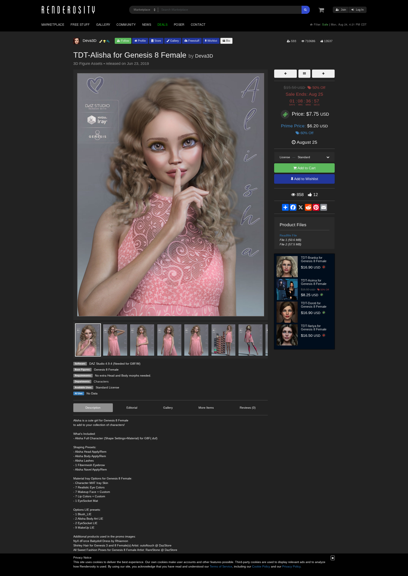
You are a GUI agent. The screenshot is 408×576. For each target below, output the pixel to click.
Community (126, 24)
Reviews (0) (248, 407)
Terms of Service (221, 566)
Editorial (131, 407)
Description (93, 407)
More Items (206, 407)
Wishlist (212, 40)
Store (157, 40)
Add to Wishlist (305, 179)
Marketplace (52, 24)
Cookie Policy (261, 566)
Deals (162, 24)
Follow (124, 40)
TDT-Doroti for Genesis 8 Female (313, 305)
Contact (198, 24)
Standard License (107, 387)
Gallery (103, 24)
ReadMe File (288, 235)
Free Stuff (80, 24)
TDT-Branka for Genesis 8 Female (313, 259)
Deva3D (204, 56)
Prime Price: (294, 125)
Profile (141, 40)
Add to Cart (306, 168)
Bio (227, 40)
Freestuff (193, 40)
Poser (179, 24)
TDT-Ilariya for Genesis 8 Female (313, 327)
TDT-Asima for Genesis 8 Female (313, 282)
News (146, 24)
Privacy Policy (291, 566)
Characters (101, 381)
